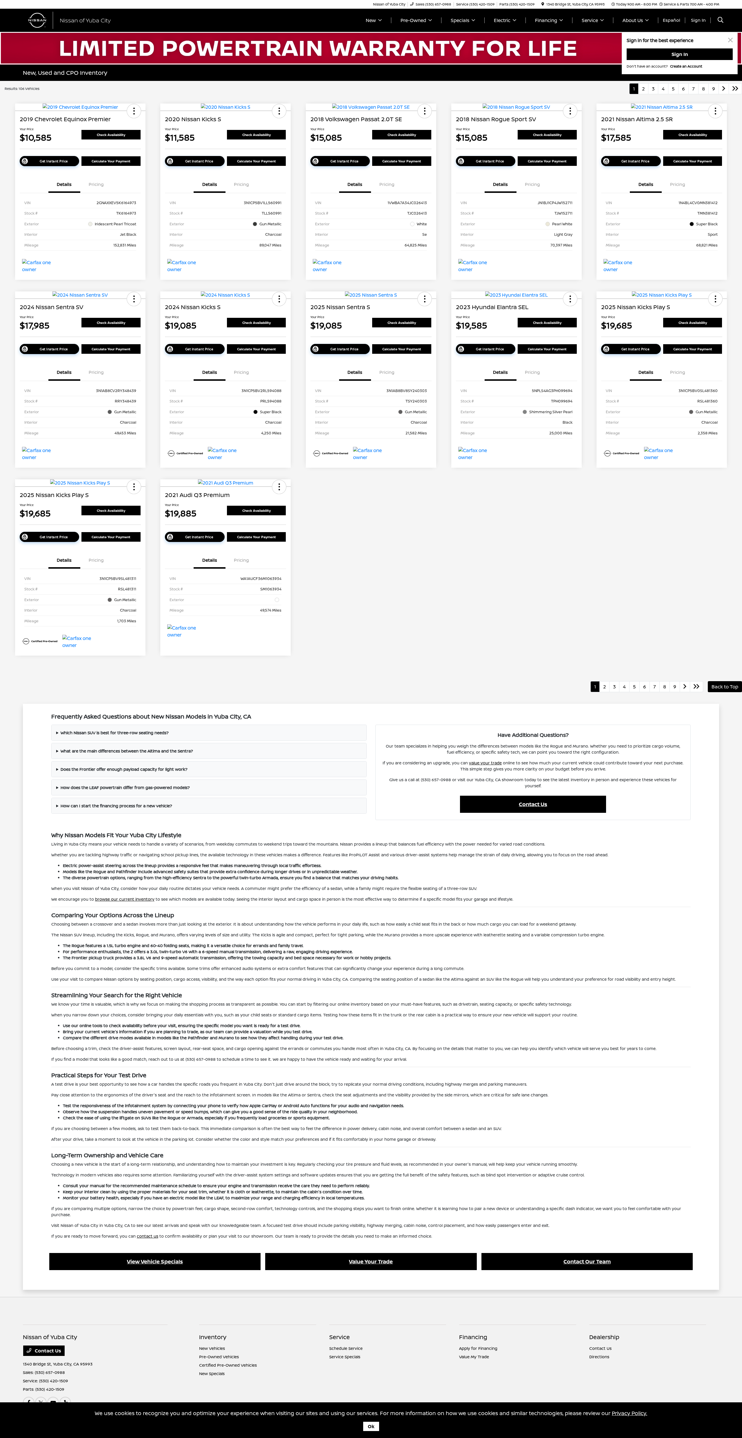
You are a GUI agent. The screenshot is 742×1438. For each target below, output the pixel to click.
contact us (147, 1236)
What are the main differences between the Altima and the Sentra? (127, 751)
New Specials (212, 1373)
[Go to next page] (724, 88)
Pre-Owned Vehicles (219, 1356)
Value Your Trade (371, 1261)
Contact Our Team (587, 1261)
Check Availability (111, 135)
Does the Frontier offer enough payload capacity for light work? (124, 769)
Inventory (212, 1337)
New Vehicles (212, 1348)
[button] (134, 111)
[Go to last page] (735, 88)
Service (339, 1337)
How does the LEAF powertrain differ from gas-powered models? (125, 787)
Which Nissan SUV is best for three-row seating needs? (115, 732)
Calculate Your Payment (111, 161)
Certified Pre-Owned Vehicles (228, 1365)
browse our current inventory (124, 899)
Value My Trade (474, 1356)
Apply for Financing (478, 1348)
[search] (720, 20)
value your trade (485, 763)
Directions (599, 1356)
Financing (473, 1337)
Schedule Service (346, 1348)
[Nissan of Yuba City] (73, 20)
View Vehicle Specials (155, 1261)
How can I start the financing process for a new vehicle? (116, 805)
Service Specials (344, 1356)
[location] (542, 4)
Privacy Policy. (629, 1413)
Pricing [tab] (96, 184)
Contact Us (533, 804)
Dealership (604, 1337)
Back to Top (725, 686)
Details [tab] (64, 184)
